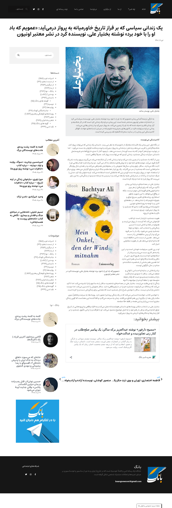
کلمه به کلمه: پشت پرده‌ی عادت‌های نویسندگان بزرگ (30, 148)
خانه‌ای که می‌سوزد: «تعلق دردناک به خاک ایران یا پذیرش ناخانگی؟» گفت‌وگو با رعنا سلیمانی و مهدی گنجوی (26, 361)
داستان (50, 97)
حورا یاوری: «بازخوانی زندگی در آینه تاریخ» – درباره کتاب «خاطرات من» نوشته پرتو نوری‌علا (26, 183)
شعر (52, 117)
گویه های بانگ (42, 123)
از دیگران (107, 9)
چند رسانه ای (62, 9)
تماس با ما (78, 9)
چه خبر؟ (131, 9)
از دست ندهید (47, 81)
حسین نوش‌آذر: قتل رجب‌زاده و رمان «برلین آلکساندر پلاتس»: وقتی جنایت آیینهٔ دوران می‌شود (26, 386)
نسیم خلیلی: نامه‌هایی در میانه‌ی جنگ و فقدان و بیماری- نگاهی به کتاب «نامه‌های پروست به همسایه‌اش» (26, 217)
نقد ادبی (50, 126)
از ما (119, 9)
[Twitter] (34, 9)
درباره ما (93, 9)
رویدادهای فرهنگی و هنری (42, 113)
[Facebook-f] (43, 9)
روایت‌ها (50, 107)
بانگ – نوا (49, 91)
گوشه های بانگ (41, 101)
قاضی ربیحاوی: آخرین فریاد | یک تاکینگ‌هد (26, 338)
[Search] (18, 55)
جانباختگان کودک (40, 110)
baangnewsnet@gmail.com (128, 481)
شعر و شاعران (48, 120)
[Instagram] (38, 9)
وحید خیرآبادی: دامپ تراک (30, 197)
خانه (144, 9)
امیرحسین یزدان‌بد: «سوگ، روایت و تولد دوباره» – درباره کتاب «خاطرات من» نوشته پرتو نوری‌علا (26, 165)
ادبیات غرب (49, 78)
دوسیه (51, 104)
